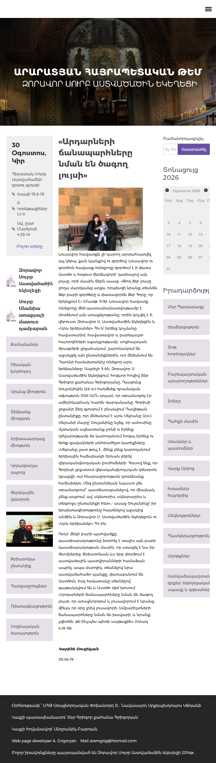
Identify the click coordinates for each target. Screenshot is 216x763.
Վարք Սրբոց (181, 468)
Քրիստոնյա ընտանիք (23, 562)
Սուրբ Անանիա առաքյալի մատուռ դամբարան (33, 315)
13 (200, 234)
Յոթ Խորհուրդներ (181, 351)
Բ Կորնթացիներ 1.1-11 (32, 209)
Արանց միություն (28, 391)
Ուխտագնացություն (31, 606)
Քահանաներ (24, 344)
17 (168, 245)
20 (200, 245)
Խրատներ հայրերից (178, 492)
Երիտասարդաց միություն (28, 442)
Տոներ (174, 401)
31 (168, 268)
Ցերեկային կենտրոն (22, 496)
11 (179, 234)
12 (190, 234)
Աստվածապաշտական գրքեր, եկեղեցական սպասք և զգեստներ (189, 583)
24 (168, 257)
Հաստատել (193, 149)
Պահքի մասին (183, 421)
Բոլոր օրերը (29, 246)
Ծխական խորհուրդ (21, 368)
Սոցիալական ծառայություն (25, 630)
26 (190, 257)
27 (200, 257)
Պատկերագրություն (189, 535)
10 (168, 234)
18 (179, 245)
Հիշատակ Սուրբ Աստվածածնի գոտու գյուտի (29, 179)
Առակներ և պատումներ (180, 445)
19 (190, 245)
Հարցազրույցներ (29, 586)
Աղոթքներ (179, 556)
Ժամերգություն (183, 327)
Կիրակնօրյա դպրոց (24, 469)
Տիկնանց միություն (20, 415)
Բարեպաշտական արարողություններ (188, 377)
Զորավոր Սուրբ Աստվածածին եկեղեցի (36, 280)
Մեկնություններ (184, 515)
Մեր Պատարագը (186, 306)
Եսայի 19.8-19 (30, 194)
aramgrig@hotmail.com (113, 740)
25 (179, 257)
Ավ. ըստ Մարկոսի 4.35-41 (27, 229)
